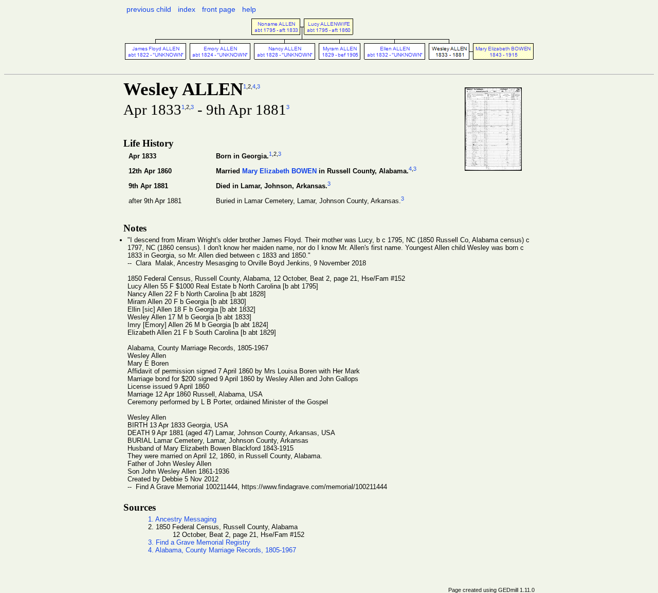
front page (218, 9)
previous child (148, 9)
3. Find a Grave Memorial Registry (199, 542)
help (249, 9)
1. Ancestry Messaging (182, 519)
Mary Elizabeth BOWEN (279, 171)
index (186, 9)
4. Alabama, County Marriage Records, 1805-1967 (222, 550)
